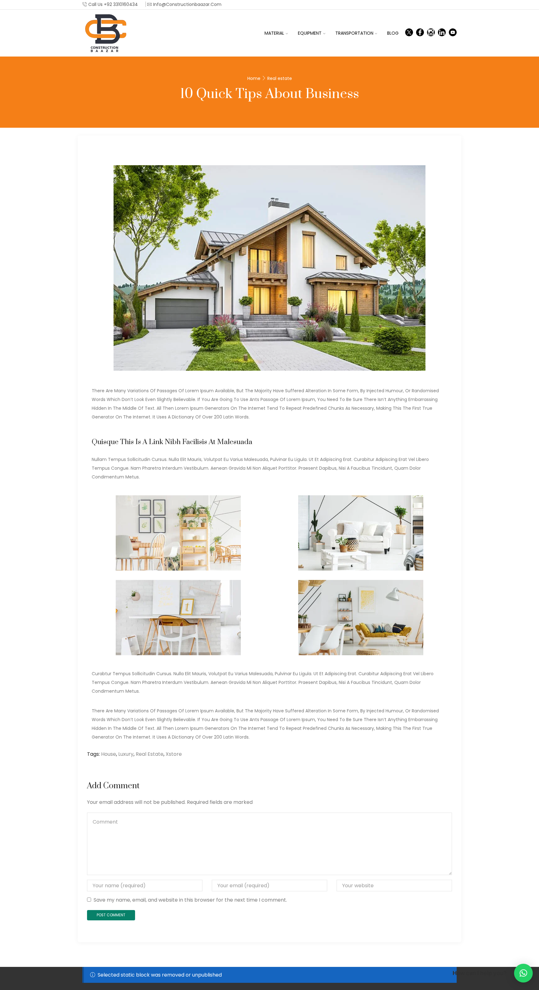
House (108, 754)
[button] (523, 973)
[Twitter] (409, 32)
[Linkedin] (442, 32)
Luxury (126, 754)
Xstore (174, 754)
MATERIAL (274, 33)
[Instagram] (431, 32)
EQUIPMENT (310, 33)
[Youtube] (453, 32)
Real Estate (149, 754)
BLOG (393, 33)
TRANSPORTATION (354, 33)
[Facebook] (420, 32)
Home (253, 78)
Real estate (279, 78)
